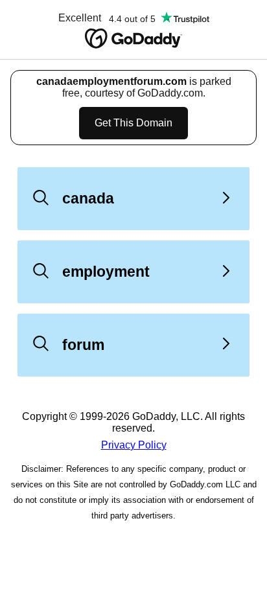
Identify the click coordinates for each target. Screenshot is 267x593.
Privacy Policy (134, 444)
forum (83, 344)
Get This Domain (133, 122)
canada (88, 198)
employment (106, 271)
